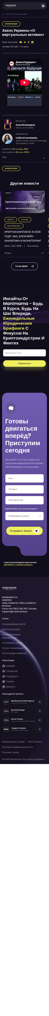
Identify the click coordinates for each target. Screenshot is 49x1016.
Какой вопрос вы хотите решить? (21, 508)
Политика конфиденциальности (17, 747)
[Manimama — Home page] (9, 6)
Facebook (12, 671)
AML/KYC (10, 219)
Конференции (11, 24)
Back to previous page (17, 14)
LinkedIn (10, 666)
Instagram (12, 676)
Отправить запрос (21, 531)
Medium (10, 686)
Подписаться (24, 363)
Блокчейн (24, 219)
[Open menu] (43, 5)
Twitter (10, 681)
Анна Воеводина (25, 124)
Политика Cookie (10, 752)
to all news (21, 266)
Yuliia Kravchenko (26, 137)
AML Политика (35, 741)
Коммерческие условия (13, 741)
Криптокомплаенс (14, 226)
